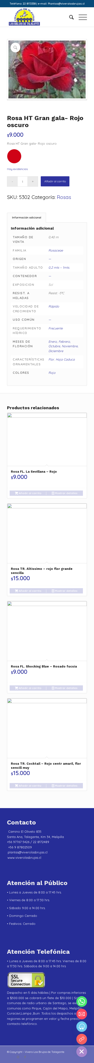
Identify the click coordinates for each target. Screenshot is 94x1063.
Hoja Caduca (65, 359)
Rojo (51, 373)
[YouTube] (81, 1039)
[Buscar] (69, 17)
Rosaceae (55, 250)
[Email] (81, 1014)
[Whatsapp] (81, 1001)
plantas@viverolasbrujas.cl (27, 852)
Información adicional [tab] (26, 217)
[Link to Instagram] (17, 1057)
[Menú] (80, 17)
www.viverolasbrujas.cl (24, 857)
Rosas (64, 197)
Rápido (53, 306)
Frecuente (55, 328)
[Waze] (81, 1026)
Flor (51, 359)
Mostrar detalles (65, 493)
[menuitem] (69, 17)
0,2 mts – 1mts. (59, 267)
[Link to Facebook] (25, 1057)
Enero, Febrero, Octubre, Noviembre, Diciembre (63, 346)
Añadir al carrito (55, 181)
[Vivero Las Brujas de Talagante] (39, 17)
